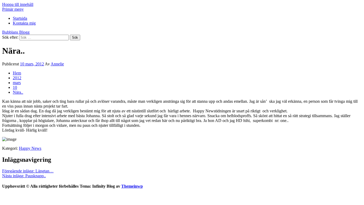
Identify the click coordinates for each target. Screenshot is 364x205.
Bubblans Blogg (16, 32)
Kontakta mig (24, 23)
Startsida (20, 18)
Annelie (57, 64)
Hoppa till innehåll (17, 4)
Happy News (30, 148)
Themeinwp (132, 186)
